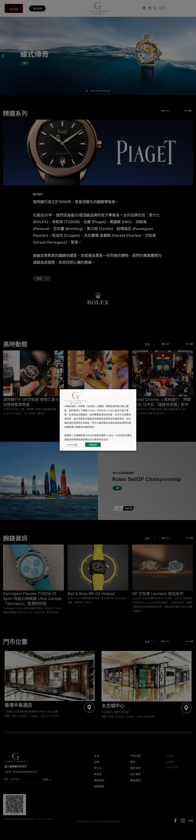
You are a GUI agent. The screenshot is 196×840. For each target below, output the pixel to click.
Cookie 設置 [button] (72, 445)
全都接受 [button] (93, 445)
